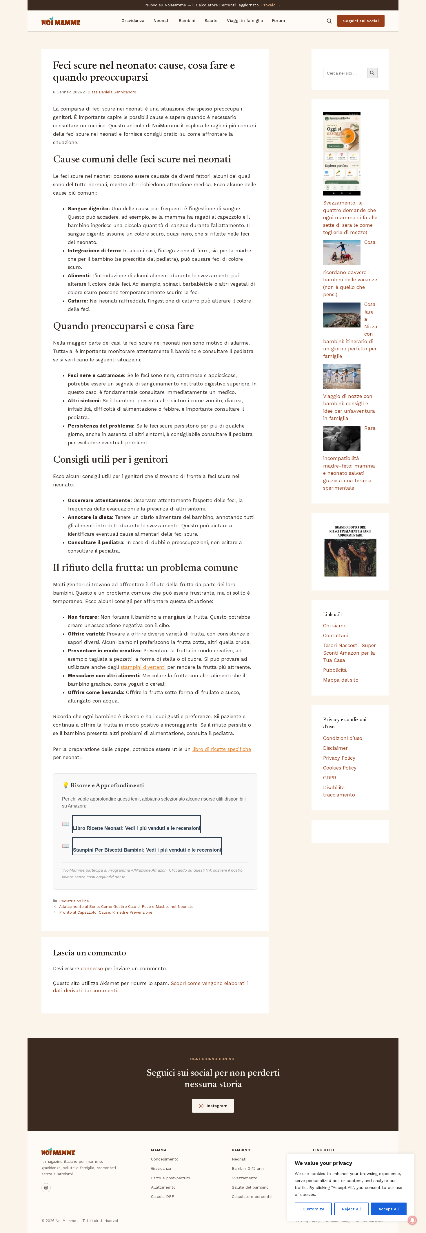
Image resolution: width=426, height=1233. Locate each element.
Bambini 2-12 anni (248, 1168)
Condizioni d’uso (342, 738)
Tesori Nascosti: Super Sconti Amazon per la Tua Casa (349, 652)
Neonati (162, 20)
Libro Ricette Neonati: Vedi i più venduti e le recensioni (136, 828)
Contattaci (335, 635)
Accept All (388, 1209)
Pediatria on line (74, 901)
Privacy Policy (339, 758)
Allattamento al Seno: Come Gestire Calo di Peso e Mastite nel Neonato (126, 906)
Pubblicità (335, 670)
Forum (278, 20)
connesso (92, 968)
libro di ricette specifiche (221, 749)
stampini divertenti (143, 667)
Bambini (187, 20)
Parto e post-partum (170, 1178)
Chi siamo (335, 626)
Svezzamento (244, 1178)
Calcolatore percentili (252, 1196)
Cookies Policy (339, 768)
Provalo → (271, 5)
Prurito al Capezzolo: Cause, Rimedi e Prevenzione (105, 912)
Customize (313, 1209)
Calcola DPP (162, 1196)
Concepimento (165, 1159)
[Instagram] (46, 1187)
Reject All (351, 1209)
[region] (350, 1187)
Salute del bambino (250, 1187)
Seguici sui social (361, 21)
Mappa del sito (340, 680)
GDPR (329, 778)
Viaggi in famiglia (245, 20)
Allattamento (163, 1187)
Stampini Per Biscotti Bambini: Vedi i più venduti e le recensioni (147, 850)
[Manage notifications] (412, 1220)
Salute (211, 20)
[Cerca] (329, 21)
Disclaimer (335, 748)
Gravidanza (132, 20)
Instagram (217, 1105)
